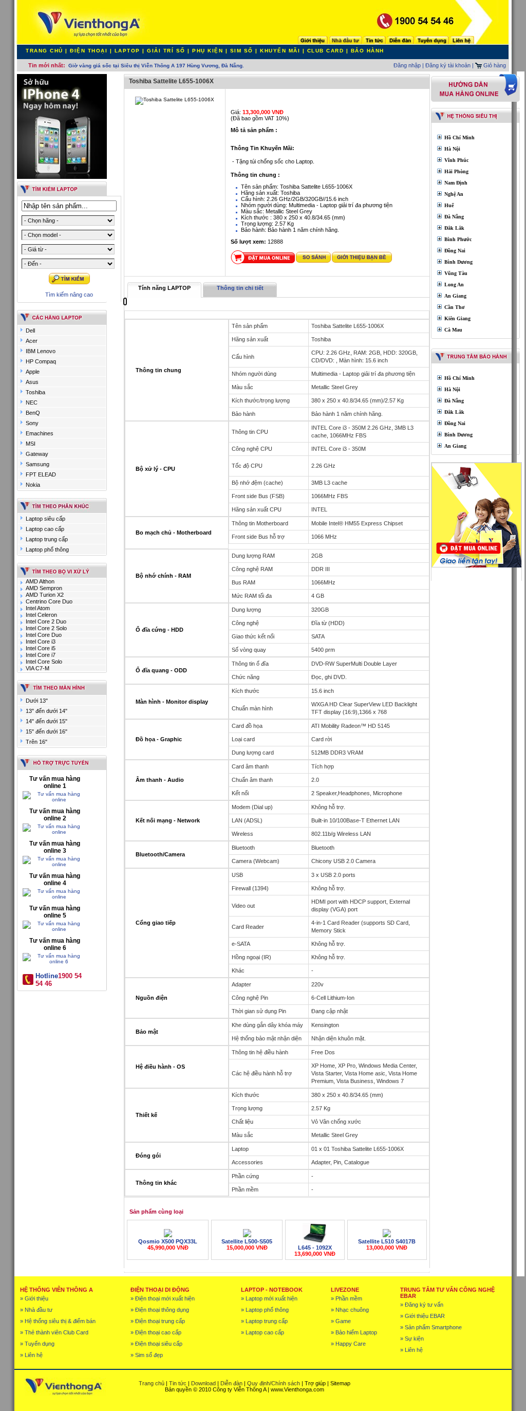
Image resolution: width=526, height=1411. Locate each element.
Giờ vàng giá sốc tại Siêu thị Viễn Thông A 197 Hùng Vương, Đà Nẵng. (156, 65)
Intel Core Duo (44, 635)
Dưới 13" (37, 701)
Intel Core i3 (40, 641)
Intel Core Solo (44, 661)
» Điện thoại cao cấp (155, 1332)
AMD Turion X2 (45, 595)
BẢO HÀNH (367, 50)
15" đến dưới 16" (46, 731)
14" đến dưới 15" (46, 721)
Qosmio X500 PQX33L (167, 1241)
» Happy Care (348, 1344)
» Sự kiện (412, 1338)
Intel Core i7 (40, 655)
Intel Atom (38, 608)
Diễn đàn (231, 1383)
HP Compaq (41, 361)
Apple (33, 372)
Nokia (33, 485)
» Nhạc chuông (350, 1310)
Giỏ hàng (494, 65)
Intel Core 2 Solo (46, 628)
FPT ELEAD (41, 474)
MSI (30, 444)
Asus (32, 382)
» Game (341, 1321)
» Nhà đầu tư (36, 1310)
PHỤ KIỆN (207, 50)
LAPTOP (127, 50)
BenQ (33, 413)
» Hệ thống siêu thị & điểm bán (58, 1321)
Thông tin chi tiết (240, 288)
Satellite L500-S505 (246, 1241)
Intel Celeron (41, 615)
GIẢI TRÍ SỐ (166, 50)
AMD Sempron (44, 588)
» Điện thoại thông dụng (159, 1310)
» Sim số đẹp (146, 1355)
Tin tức (177, 1383)
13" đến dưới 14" (46, 711)
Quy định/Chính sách (273, 1383)
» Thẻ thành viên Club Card (54, 1332)
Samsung (37, 464)
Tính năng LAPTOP (164, 288)
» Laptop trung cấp (264, 1321)
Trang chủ (151, 1383)
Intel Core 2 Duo (46, 621)
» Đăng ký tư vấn (421, 1305)
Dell (30, 330)
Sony (32, 423)
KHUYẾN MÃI (280, 50)
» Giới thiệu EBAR (422, 1316)
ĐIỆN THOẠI (88, 50)
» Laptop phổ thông (265, 1310)
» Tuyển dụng (37, 1344)
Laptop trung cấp (47, 539)
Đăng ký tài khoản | (449, 65)
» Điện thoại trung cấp (157, 1321)
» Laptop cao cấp (262, 1332)
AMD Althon (40, 581)
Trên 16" (36, 742)
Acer (31, 341)
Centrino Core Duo (49, 601)
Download (203, 1383)
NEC (31, 402)
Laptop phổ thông (47, 549)
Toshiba (35, 392)
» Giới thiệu (34, 1298)
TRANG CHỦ (44, 50)
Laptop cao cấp (45, 529)
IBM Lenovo (40, 351)
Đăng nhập (407, 65)
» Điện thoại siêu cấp (156, 1344)
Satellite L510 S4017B (387, 1241)
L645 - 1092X (315, 1247)
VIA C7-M (37, 668)
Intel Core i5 (40, 648)
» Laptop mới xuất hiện (269, 1298)
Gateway (37, 454)
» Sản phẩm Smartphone (431, 1327)
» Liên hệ (31, 1355)
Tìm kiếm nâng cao (69, 294)
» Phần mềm (346, 1298)
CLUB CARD (325, 50)
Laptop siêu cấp (45, 519)
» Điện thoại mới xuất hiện (162, 1298)
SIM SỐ (241, 50)
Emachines (39, 433)
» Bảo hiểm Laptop (354, 1332)
